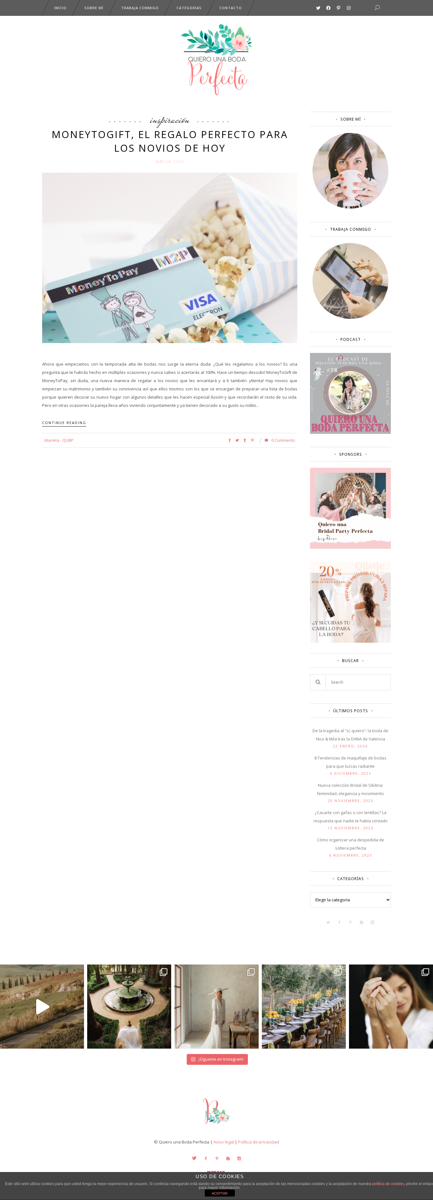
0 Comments (282, 440)
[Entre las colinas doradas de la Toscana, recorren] (42, 1007)
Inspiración (170, 119)
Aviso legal (223, 1142)
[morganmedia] (216, 1125)
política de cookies (388, 1184)
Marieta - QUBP (59, 440)
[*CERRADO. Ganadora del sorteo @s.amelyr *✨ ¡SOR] (391, 1007)
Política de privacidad (258, 1142)
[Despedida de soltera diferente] (350, 547)
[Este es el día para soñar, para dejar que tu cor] (129, 1007)
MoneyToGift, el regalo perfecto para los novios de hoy (170, 141)
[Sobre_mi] (350, 207)
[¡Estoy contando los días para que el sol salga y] (304, 1007)
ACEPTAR (220, 1193)
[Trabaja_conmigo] (350, 317)
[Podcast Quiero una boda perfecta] (350, 432)
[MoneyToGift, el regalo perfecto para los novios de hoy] (169, 257)
